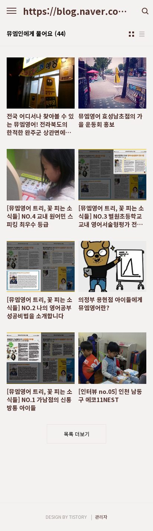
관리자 (101, 517)
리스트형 (141, 34)
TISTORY (78, 517)
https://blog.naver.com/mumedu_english (76, 11)
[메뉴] (11, 11)
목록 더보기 (76, 434)
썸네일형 (131, 34)
